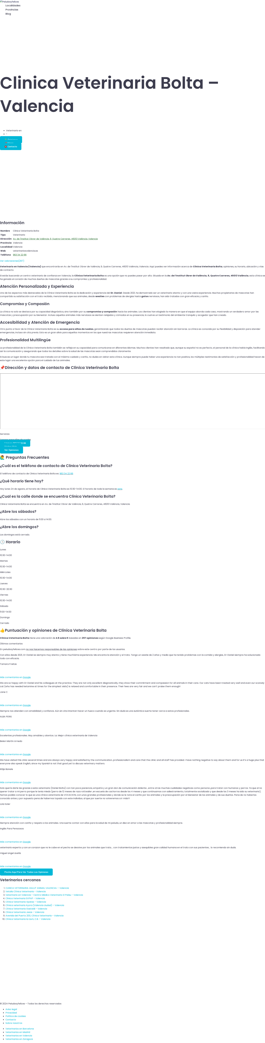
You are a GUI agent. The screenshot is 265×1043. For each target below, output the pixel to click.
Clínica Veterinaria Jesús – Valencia (25, 912)
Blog (8, 13)
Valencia (26, 130)
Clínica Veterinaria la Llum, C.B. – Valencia (28, 919)
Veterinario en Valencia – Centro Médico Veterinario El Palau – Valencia (44, 895)
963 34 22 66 (66, 473)
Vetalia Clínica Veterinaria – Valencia (26, 891)
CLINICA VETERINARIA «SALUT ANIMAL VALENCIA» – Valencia (37, 888)
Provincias (12, 9)
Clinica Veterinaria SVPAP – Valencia (25, 898)
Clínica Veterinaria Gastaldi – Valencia (26, 908)
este (119, 488)
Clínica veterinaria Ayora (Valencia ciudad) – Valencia (35, 905)
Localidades (13, 5)
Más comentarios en (15, 677)
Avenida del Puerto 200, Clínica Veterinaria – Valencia (34, 915)
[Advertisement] (132, 41)
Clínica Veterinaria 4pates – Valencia (26, 901)
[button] (1, 18)
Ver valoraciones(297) (12, 260)
